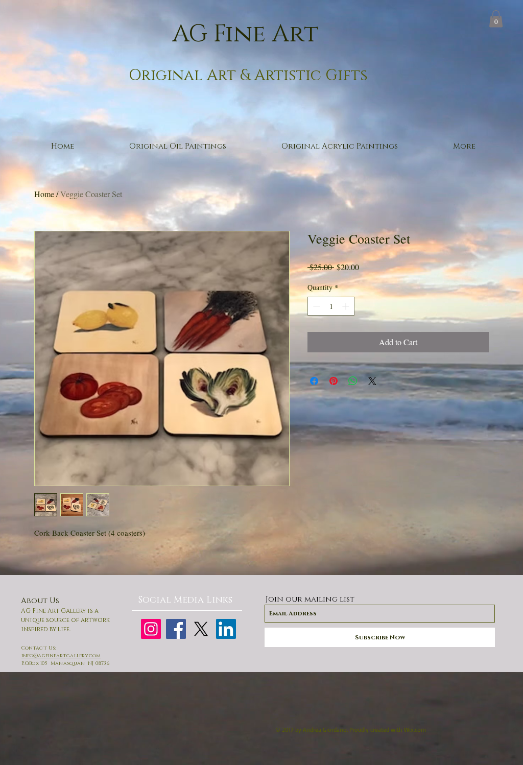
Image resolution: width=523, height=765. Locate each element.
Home (44, 193)
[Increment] (346, 306)
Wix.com (415, 729)
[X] (201, 629)
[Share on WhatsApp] (353, 381)
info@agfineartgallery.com (61, 655)
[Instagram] (151, 629)
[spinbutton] (331, 306)
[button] (496, 18)
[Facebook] (176, 629)
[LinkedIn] (226, 629)
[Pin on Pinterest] (333, 381)
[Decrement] (315, 306)
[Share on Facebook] (314, 381)
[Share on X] (372, 381)
